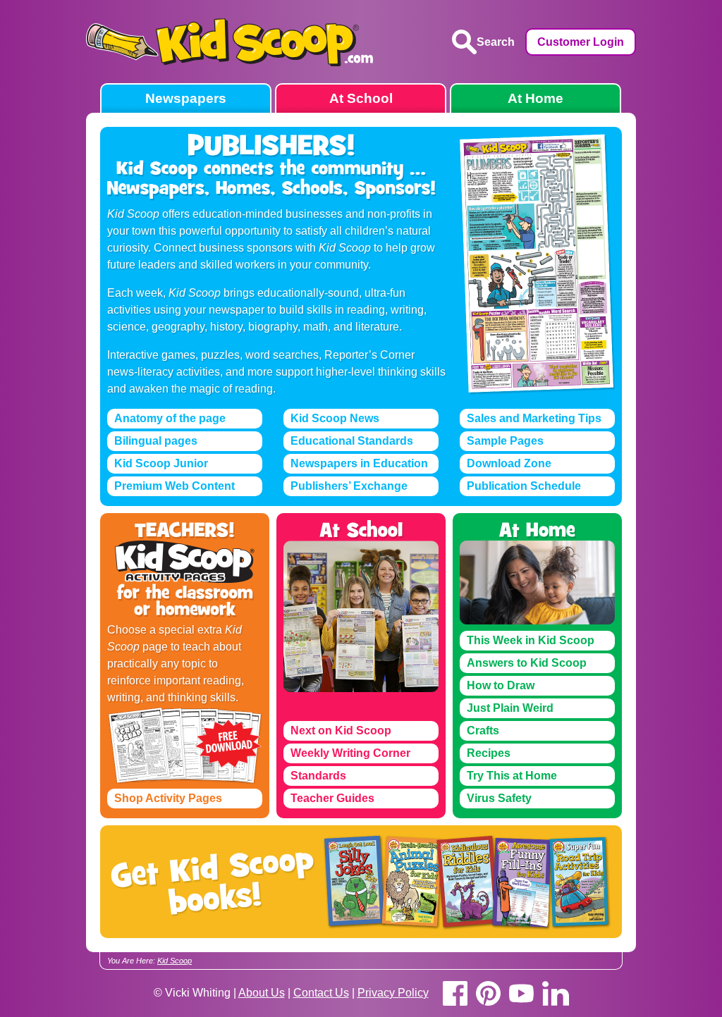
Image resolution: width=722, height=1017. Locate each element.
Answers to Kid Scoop (527, 663)
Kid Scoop (174, 960)
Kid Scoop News (334, 418)
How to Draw (500, 685)
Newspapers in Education (359, 463)
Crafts (483, 730)
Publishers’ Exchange (349, 486)
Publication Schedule (524, 486)
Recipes (488, 753)
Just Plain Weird (510, 708)
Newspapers (185, 98)
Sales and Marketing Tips (534, 418)
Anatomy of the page (170, 418)
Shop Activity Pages (168, 798)
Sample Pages (505, 441)
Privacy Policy (393, 993)
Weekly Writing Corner (350, 753)
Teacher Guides (332, 798)
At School (361, 98)
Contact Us (321, 993)
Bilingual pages (155, 441)
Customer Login (580, 42)
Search (496, 42)
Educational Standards (351, 441)
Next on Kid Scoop (340, 730)
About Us (261, 993)
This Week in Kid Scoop (530, 640)
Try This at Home (512, 776)
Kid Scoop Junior (161, 463)
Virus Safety (499, 798)
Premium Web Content (174, 486)
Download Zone (509, 463)
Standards (318, 776)
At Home (535, 98)
